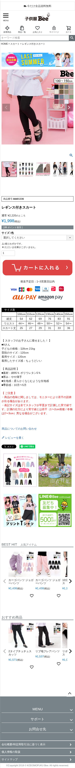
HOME (4, 44)
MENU (37, 709)
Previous (6, 107)
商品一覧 (22, 32)
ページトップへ (70, 693)
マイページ (54, 32)
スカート (15, 44)
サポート (37, 719)
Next (69, 107)
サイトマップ (10, 759)
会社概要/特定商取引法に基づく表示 (23, 744)
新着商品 (7, 32)
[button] (5, 581)
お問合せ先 (37, 729)
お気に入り (37, 32)
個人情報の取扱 (11, 751)
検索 (72, 38)
